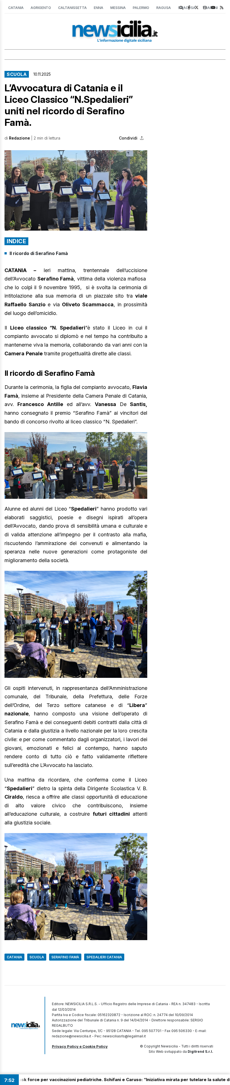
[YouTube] (213, 7)
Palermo (141, 8)
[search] (181, 8)
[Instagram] (204, 7)
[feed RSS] (221, 7)
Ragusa (163, 8)
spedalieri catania (104, 957)
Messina (118, 8)
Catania (16, 8)
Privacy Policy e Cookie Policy (80, 1046)
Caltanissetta (72, 8)
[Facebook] (189, 7)
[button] (75, 190)
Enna (98, 8)
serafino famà (65, 957)
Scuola (17, 74)
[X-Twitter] (197, 7)
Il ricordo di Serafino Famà (39, 253)
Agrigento (41, 8)
